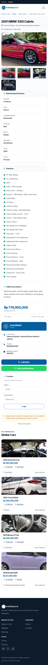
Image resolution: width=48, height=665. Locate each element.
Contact (28, 628)
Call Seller (25, 362)
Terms (4, 641)
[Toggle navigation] (43, 7)
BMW (14, 14)
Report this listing (25, 423)
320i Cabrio (23, 14)
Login (24, 406)
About (28, 624)
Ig (13, 649)
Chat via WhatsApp (25, 368)
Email (6, 385)
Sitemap (4, 632)
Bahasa (3, 2)
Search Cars (5, 14)
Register (4, 628)
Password (8, 395)
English (10, 2)
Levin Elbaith (16, 325)
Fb (3, 649)
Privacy (4, 644)
